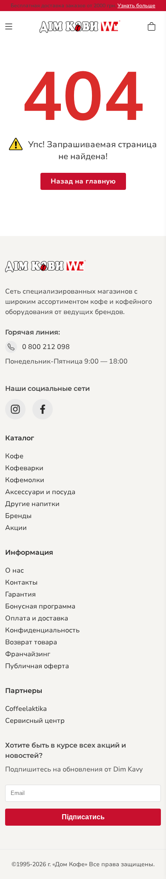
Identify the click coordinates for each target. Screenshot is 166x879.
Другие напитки (32, 504)
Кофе (14, 456)
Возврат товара (31, 642)
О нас (14, 570)
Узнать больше (136, 5)
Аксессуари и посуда (40, 492)
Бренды (18, 516)
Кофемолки (24, 480)
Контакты (21, 582)
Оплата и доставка (36, 618)
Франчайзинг (27, 654)
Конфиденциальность (42, 630)
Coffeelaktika (26, 708)
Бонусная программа (40, 606)
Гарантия (20, 594)
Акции (16, 528)
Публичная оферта (37, 666)
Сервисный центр (35, 720)
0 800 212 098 (46, 347)
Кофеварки (24, 468)
